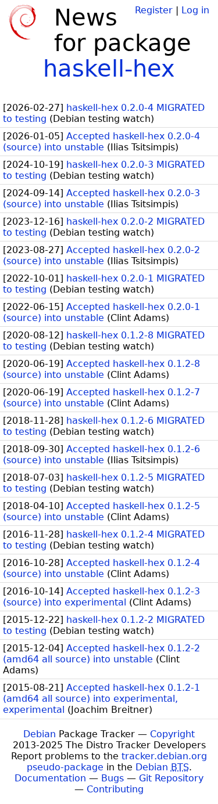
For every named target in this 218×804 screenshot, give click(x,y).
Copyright (172, 734)
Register (154, 10)
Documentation (50, 778)
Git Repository (171, 778)
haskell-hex (109, 68)
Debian (39, 734)
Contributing (115, 789)
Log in (195, 10)
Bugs (112, 778)
